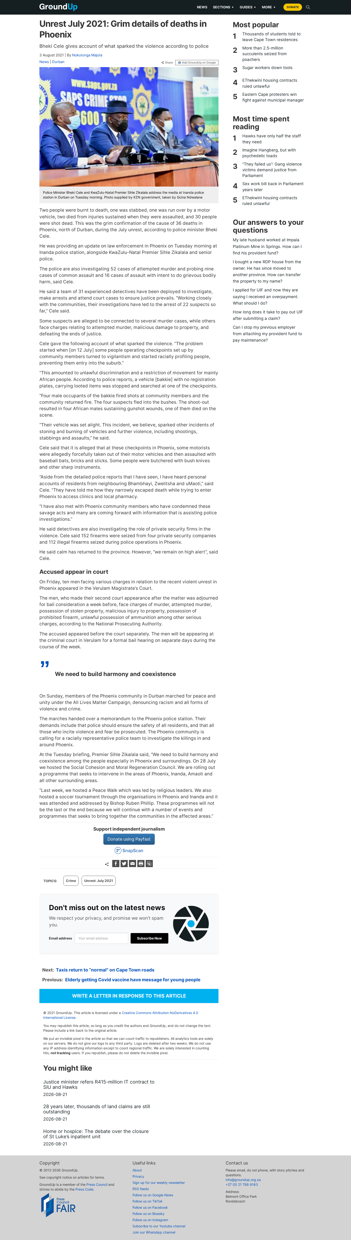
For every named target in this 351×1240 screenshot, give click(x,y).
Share (169, 62)
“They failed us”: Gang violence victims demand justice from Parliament (272, 170)
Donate (293, 7)
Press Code (84, 1189)
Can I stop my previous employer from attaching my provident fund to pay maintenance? (267, 334)
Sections (223, 7)
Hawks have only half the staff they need (271, 139)
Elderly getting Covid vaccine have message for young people (132, 979)
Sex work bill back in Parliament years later (272, 186)
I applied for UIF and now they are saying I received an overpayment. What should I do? (265, 296)
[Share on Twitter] (125, 865)
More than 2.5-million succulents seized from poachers (264, 54)
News (202, 7)
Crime (71, 881)
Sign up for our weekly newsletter (159, 1183)
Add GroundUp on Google (199, 62)
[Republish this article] (149, 865)
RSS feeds (141, 1189)
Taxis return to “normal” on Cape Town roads (105, 970)
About (137, 1170)
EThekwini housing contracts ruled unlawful (269, 83)
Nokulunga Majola (87, 55)
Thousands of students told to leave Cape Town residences (271, 37)
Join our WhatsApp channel (154, 1232)
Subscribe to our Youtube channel (159, 1226)
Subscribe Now (149, 938)
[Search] (308, 7)
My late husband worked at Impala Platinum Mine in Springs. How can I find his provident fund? (267, 246)
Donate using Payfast (129, 839)
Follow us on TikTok (148, 1201)
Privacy (138, 1176)
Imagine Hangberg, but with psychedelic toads (269, 153)
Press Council (96, 1184)
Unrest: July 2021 (98, 881)
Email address (60, 938)
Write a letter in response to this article (129, 996)
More (269, 7)
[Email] (133, 865)
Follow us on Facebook (150, 1207)
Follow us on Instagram (150, 1220)
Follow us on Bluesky (149, 1214)
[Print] (141, 865)
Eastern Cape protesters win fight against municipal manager (273, 97)
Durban (58, 61)
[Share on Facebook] (116, 865)
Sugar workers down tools (267, 67)
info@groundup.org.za (243, 1180)
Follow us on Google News (153, 1195)
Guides (248, 7)
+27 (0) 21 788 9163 (242, 1184)
